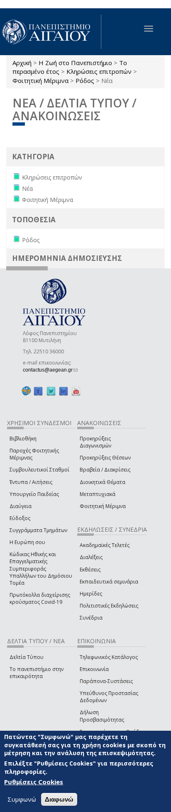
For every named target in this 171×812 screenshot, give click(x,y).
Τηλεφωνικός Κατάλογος (109, 657)
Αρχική (22, 62)
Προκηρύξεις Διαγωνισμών (95, 442)
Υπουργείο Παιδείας (34, 494)
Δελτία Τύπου (27, 657)
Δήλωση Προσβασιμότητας (102, 716)
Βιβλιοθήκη (23, 438)
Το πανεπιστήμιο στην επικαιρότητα (37, 673)
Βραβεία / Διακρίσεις (105, 469)
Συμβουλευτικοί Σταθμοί (39, 469)
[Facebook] (38, 390)
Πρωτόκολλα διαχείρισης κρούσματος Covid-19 (40, 598)
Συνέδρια (91, 617)
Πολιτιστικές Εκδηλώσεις (109, 605)
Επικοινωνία (94, 669)
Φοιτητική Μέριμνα (40, 80)
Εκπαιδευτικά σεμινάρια (109, 581)
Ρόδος (85, 80)
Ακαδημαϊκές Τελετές (104, 545)
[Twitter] (51, 390)
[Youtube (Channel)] (76, 390)
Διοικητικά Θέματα (102, 482)
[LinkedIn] (63, 390)
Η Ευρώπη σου (27, 542)
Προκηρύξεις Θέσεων (105, 457)
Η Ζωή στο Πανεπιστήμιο (75, 62)
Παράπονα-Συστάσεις (106, 681)
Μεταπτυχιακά (97, 494)
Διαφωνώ (59, 799)
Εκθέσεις (90, 569)
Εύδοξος (20, 518)
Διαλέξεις (91, 557)
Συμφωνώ (21, 799)
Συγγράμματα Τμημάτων (38, 530)
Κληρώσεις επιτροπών (99, 71)
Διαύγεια (21, 506)
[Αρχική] (50, 32)
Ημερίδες (91, 593)
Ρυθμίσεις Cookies (33, 782)
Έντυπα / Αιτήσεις (31, 482)
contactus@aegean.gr (50, 370)
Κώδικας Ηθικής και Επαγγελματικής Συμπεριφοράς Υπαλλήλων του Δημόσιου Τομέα (41, 568)
